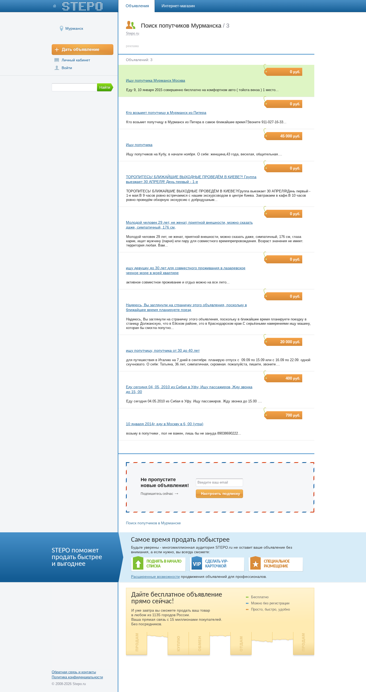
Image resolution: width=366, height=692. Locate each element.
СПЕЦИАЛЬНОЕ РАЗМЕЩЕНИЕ (277, 564)
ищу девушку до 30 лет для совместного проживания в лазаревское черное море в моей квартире (185, 270)
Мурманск (74, 28)
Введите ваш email (212, 482)
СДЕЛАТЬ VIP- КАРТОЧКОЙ (216, 564)
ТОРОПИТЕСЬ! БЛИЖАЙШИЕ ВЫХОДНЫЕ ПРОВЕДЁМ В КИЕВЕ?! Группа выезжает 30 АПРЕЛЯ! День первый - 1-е (191, 179)
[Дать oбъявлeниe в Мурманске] (82, 49)
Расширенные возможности (155, 576)
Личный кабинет (76, 60)
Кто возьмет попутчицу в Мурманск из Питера (166, 112)
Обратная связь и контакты (74, 672)
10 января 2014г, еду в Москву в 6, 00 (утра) (164, 424)
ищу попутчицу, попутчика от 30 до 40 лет (163, 350)
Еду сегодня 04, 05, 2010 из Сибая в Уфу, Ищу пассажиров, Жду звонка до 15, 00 (189, 389)
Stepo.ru (132, 33)
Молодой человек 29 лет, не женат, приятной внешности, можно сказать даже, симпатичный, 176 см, (189, 224)
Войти (67, 68)
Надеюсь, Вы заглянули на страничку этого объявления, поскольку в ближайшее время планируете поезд (186, 307)
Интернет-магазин (178, 5)
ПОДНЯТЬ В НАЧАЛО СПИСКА (164, 564)
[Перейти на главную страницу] (78, 6)
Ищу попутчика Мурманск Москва (155, 80)
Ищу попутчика (139, 145)
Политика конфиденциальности (77, 677)
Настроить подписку (220, 493)
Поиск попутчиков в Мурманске (153, 523)
